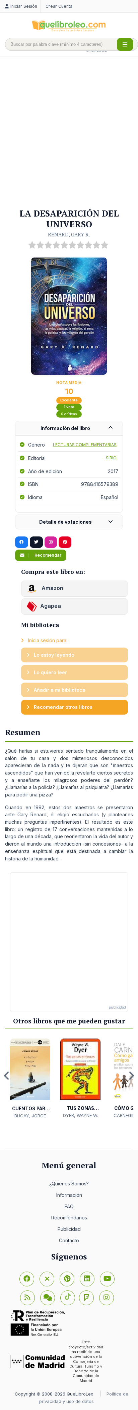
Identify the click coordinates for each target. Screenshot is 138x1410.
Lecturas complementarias (85, 444)
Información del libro (65, 428)
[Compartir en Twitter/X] (36, 542)
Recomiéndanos (69, 1217)
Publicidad (69, 1229)
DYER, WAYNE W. (80, 1115)
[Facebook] (26, 1279)
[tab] (69, 428)
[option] (30, 1079)
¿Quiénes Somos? (69, 1183)
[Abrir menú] (125, 44)
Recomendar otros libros (62, 707)
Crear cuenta (59, 6)
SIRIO (111, 457)
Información (69, 1195)
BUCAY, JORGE (30, 1115)
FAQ (69, 1206)
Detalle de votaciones (65, 522)
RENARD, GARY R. (69, 234)
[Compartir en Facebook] (21, 542)
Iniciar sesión (23, 6)
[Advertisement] (69, 133)
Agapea (50, 605)
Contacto (69, 1240)
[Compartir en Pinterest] (65, 542)
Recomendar (47, 555)
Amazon (51, 588)
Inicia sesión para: (47, 640)
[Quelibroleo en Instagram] (51, 542)
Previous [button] (6, 1075)
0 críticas (69, 414)
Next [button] (131, 1075)
